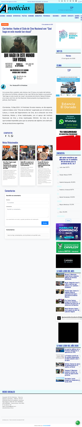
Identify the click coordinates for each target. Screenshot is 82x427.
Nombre (8, 199)
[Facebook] (68, 1)
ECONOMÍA (31, 16)
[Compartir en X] (9, 136)
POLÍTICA (24, 16)
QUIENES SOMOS (77, 17)
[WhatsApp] (62, 1)
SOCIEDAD (9, 16)
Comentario (9, 206)
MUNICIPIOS (38, 16)
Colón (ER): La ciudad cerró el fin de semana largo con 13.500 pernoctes (27, 163)
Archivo (63, 16)
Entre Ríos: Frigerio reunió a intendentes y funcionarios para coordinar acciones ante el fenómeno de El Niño (10, 165)
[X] (65, 1)
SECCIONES (56, 16)
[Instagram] (71, 1)
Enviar (45, 223)
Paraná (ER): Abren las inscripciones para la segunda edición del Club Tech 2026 (44, 164)
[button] (59, 1)
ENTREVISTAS (17, 16)
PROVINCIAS (46, 16)
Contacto (71, 16)
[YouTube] (76, 1)
